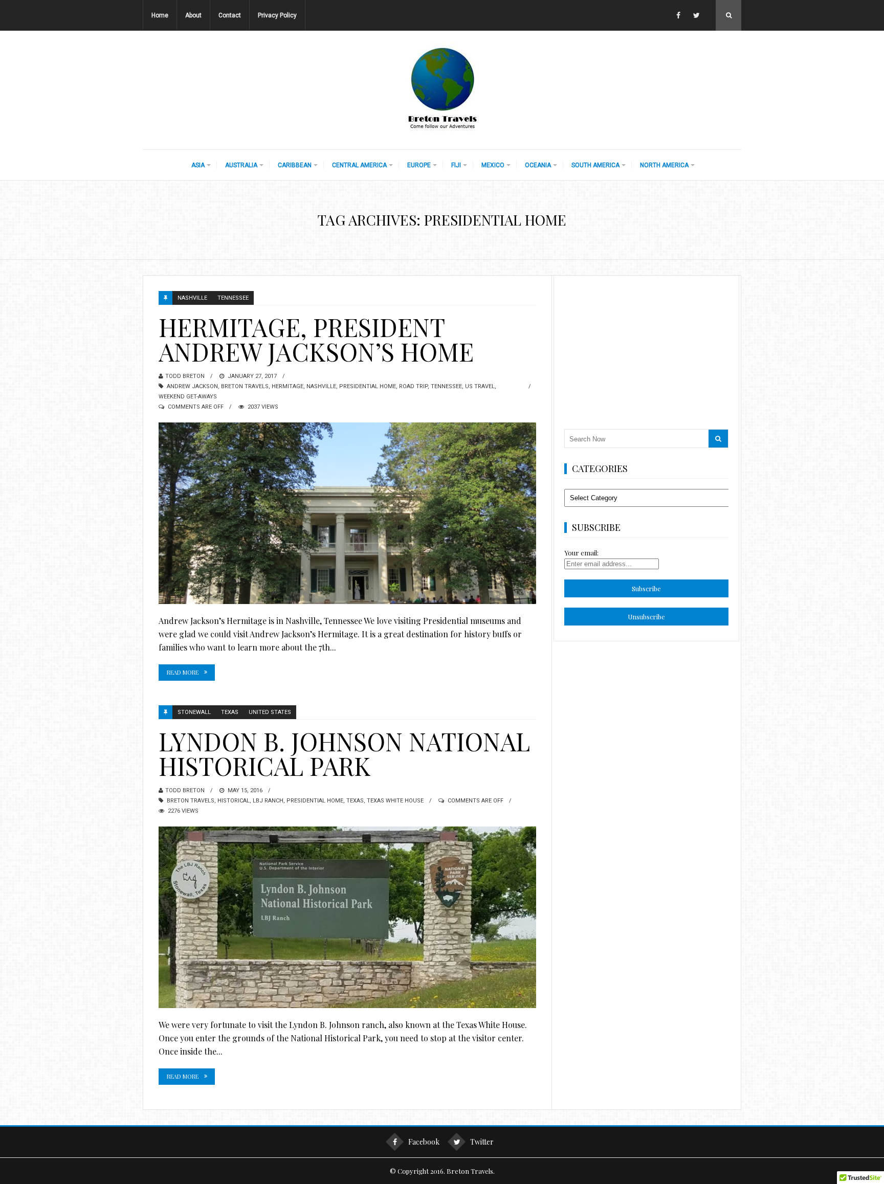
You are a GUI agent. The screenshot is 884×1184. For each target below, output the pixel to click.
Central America (359, 165)
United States (270, 712)
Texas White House (395, 800)
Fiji (456, 165)
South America (595, 165)
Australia (241, 165)
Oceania (538, 165)
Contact (229, 15)
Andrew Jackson (192, 386)
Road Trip (413, 386)
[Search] (718, 439)
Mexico (492, 165)
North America (664, 165)
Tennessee (233, 298)
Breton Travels (245, 386)
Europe (419, 165)
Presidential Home (367, 386)
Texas (229, 712)
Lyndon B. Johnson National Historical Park (344, 753)
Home (159, 15)
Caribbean (295, 165)
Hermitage (287, 386)
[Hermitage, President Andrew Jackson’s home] (347, 513)
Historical (233, 800)
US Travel (480, 386)
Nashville (192, 298)
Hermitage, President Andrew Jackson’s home (316, 339)
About (193, 15)
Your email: (581, 552)
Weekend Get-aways (188, 396)
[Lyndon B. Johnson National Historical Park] (347, 917)
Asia (198, 165)
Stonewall (194, 712)
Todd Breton (185, 376)
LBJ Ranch (268, 800)
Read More (182, 672)
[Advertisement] (646, 350)
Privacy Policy (277, 15)
